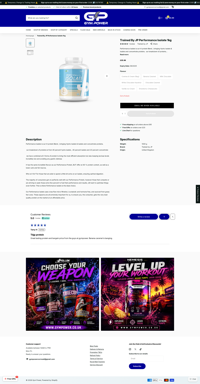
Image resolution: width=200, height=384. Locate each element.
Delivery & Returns (97, 349)
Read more (124, 54)
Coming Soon (129, 30)
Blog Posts (94, 346)
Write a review (144, 217)
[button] (147, 105)
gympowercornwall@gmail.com (42, 359)
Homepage (30, 36)
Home (28, 30)
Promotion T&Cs (96, 352)
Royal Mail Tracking (97, 362)
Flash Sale (85, 30)
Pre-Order (142, 30)
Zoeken (76, 18)
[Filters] (164, 216)
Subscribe (137, 366)
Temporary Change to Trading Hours (113, 2)
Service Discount (96, 365)
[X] (135, 349)
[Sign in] (160, 18)
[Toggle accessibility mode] (173, 7)
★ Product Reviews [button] (198, 194)
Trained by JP (142, 44)
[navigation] (30, 43)
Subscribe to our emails (138, 354)
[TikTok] (141, 349)
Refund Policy (95, 355)
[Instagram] (130, 349)
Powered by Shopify (49, 380)
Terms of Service (96, 359)
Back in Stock (114, 30)
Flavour (123, 71)
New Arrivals (99, 30)
